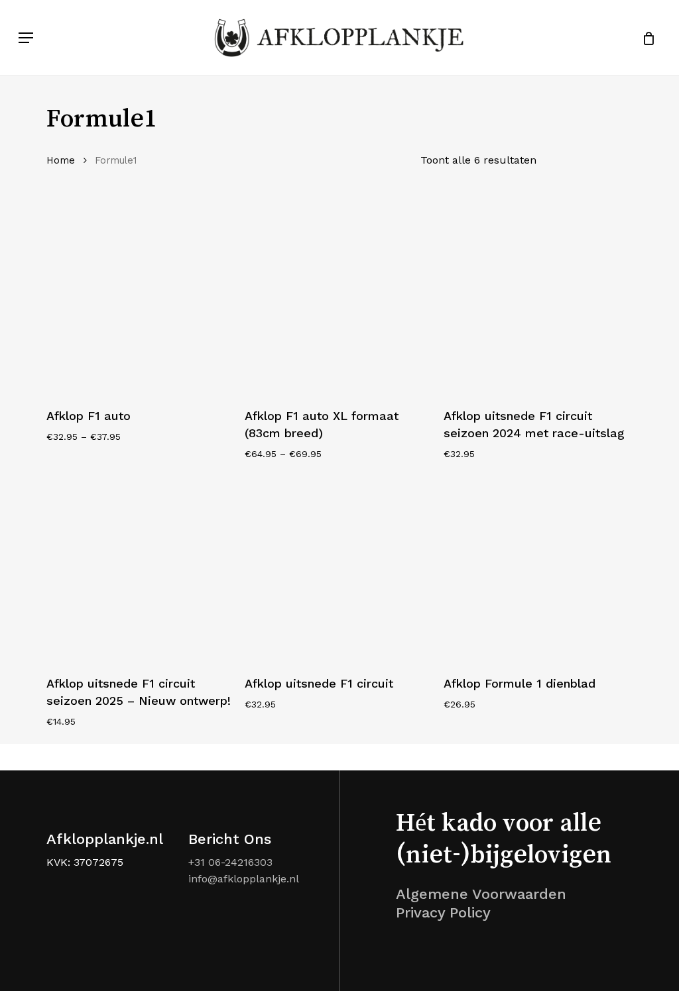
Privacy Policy (443, 912)
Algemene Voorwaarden (481, 894)
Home (60, 160)
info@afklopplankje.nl (243, 878)
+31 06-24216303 (230, 862)
